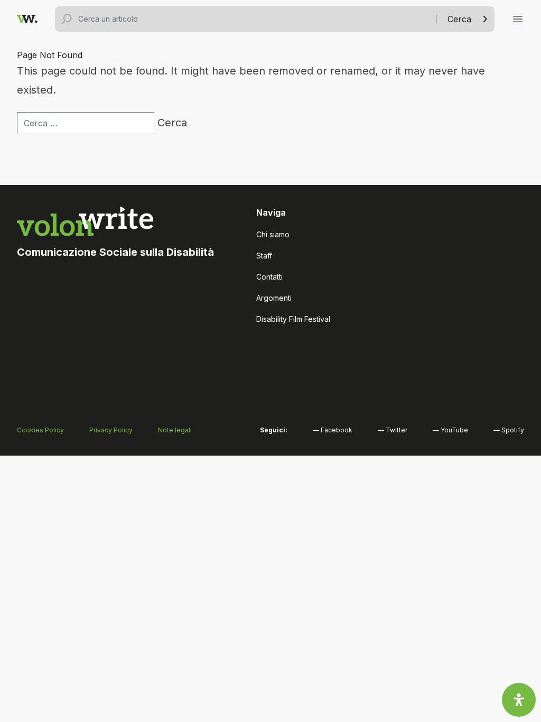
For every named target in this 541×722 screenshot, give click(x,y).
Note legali (175, 430)
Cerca (459, 19)
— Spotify (508, 430)
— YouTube (450, 430)
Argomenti (274, 297)
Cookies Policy (40, 430)
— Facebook (332, 430)
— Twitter (392, 430)
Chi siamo (273, 234)
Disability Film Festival (293, 318)
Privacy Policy (111, 430)
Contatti (269, 276)
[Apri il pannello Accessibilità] (519, 700)
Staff (264, 255)
